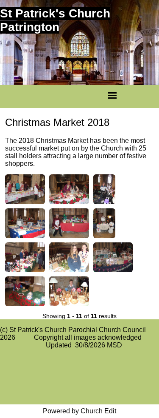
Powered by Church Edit (79, 411)
